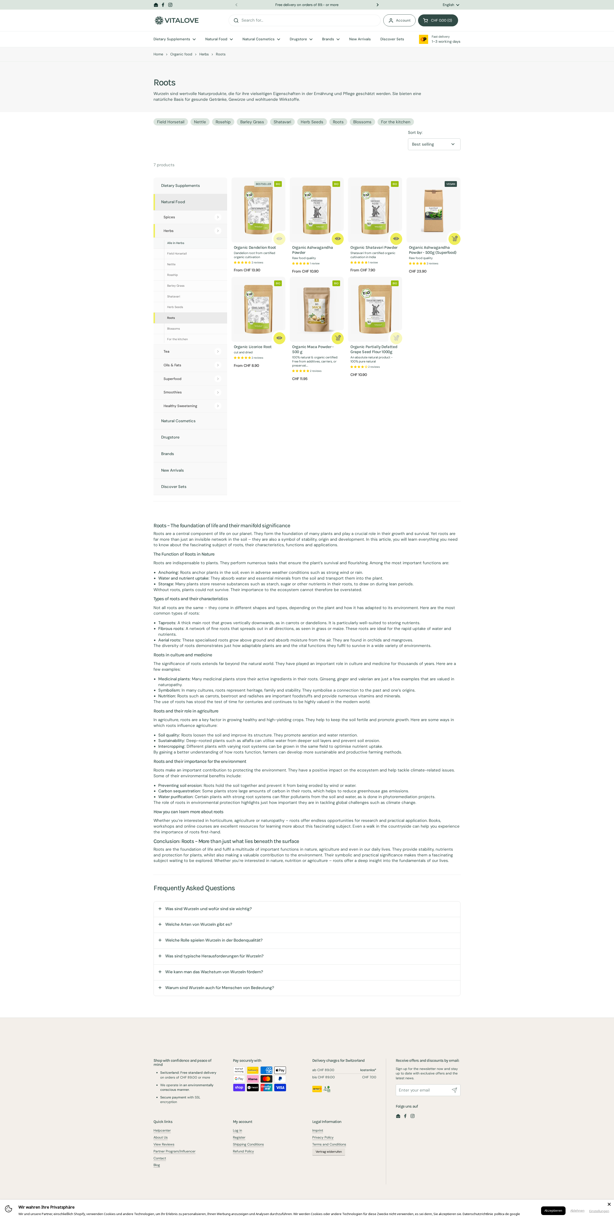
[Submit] (454, 1090)
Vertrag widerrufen (329, 1152)
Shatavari (282, 122)
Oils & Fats (172, 365)
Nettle (200, 122)
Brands (167, 453)
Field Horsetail (170, 122)
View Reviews (164, 1144)
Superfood (172, 378)
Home (158, 54)
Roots (338, 122)
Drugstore (170, 437)
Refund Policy (243, 1151)
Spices (169, 217)
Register (239, 1137)
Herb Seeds (312, 122)
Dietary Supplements (180, 185)
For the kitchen (395, 122)
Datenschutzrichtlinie (478, 1214)
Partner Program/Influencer (174, 1151)
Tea (166, 351)
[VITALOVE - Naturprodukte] (177, 20)
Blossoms (362, 122)
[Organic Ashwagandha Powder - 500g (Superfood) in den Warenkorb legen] (454, 239)
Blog (157, 1165)
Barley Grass (252, 122)
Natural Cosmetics (178, 420)
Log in (237, 1130)
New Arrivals (172, 470)
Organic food (181, 54)
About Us (161, 1137)
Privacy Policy (323, 1137)
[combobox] (305, 20)
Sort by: (415, 132)
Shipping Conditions (248, 1144)
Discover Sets (173, 486)
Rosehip (223, 122)
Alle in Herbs (175, 243)
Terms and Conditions (329, 1144)
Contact (160, 1158)
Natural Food (173, 201)
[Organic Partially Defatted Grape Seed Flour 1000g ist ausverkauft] (396, 338)
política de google (507, 1214)
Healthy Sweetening (180, 405)
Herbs (204, 54)
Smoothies (173, 392)
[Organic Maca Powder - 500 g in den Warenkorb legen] (338, 338)
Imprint (317, 1130)
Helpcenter (162, 1130)
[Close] (609, 1204)
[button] (438, 20)
